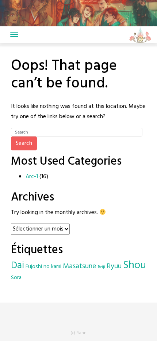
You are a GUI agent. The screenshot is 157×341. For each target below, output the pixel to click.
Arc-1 (32, 176)
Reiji (101, 267)
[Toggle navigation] (14, 34)
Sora (16, 277)
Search (24, 143)
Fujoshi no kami (43, 266)
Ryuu (114, 266)
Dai (17, 266)
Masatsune (79, 266)
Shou (134, 265)
